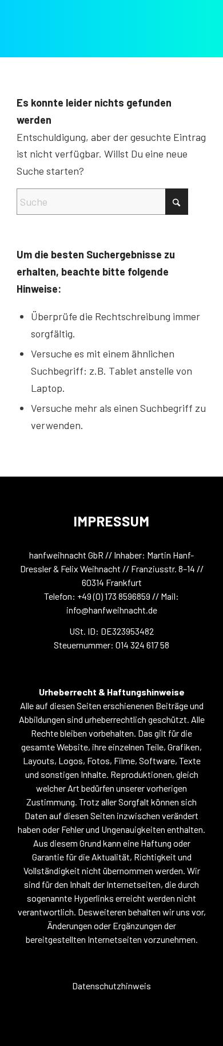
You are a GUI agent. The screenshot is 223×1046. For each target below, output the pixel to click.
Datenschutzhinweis (111, 985)
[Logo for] (80, 33)
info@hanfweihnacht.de (111, 609)
